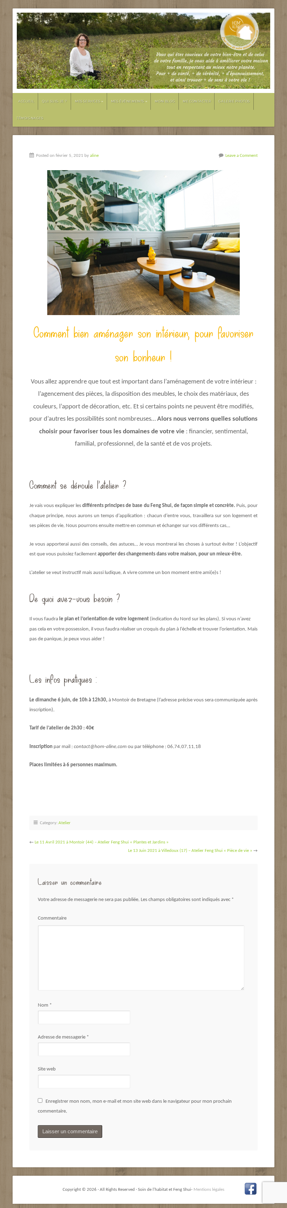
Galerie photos (234, 101)
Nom (45, 1005)
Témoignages (29, 118)
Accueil (26, 101)
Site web (47, 1069)
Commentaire (52, 918)
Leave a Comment (241, 155)
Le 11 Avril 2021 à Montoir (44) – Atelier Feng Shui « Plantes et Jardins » (102, 842)
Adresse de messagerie (63, 1037)
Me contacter (197, 101)
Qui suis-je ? (54, 101)
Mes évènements (127, 101)
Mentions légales (209, 1189)
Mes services (87, 101)
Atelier (64, 823)
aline (94, 155)
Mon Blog (165, 101)
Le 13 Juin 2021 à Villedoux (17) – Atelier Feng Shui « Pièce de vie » (190, 850)
